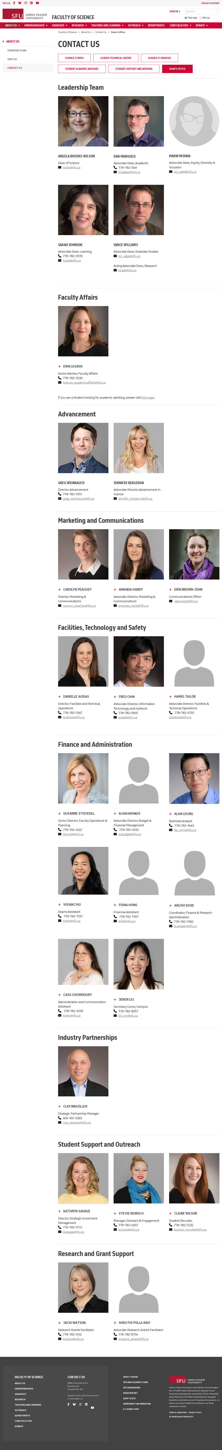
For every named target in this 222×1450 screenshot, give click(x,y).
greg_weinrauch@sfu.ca (78, 499)
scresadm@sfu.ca (185, 926)
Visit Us (12, 59)
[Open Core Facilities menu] (191, 25)
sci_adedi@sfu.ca (185, 172)
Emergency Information (137, 1403)
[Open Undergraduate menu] (47, 25)
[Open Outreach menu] (143, 25)
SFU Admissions (131, 1387)
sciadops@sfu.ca (180, 717)
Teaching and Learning (106, 25)
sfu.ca (6, 3)
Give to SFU (129, 1398)
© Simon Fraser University (181, 1416)
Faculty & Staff (210, 3)
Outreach (134, 25)
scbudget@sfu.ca (129, 834)
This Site (192, 17)
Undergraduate (34, 25)
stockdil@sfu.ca (73, 834)
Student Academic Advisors (82, 68)
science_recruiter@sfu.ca (190, 1230)
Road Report (130, 1393)
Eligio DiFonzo (129, 813)
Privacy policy (195, 1412)
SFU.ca (206, 17)
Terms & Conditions (178, 1412)
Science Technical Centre (115, 58)
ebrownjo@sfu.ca (186, 601)
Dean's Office (177, 68)
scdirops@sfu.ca (73, 717)
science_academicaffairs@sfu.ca (84, 382)
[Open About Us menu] (20, 25)
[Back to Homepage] (25, 14)
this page (148, 397)
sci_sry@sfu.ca (128, 1016)
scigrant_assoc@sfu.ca (133, 1339)
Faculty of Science (73, 17)
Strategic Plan (16, 50)
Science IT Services (159, 58)
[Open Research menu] (86, 25)
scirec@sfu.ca (71, 1015)
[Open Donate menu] (208, 25)
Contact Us (100, 32)
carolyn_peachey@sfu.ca (79, 606)
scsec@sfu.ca (71, 167)
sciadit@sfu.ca (127, 717)
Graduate (58, 25)
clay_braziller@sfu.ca (77, 1123)
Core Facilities (179, 25)
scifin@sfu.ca (126, 921)
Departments (156, 25)
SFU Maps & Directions (135, 1382)
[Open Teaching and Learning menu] (123, 25)
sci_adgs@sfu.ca (129, 256)
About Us (11, 25)
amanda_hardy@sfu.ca (133, 606)
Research (78, 25)
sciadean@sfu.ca (129, 172)
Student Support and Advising (133, 68)
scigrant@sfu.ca (73, 1339)
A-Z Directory (131, 1409)
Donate (200, 25)
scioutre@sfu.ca (128, 1230)
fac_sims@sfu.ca (185, 830)
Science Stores (74, 58)
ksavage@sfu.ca (73, 1232)
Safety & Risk (130, 1376)
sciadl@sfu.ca (72, 261)
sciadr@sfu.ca (127, 270)
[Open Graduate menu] (67, 25)
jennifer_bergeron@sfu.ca (135, 499)
